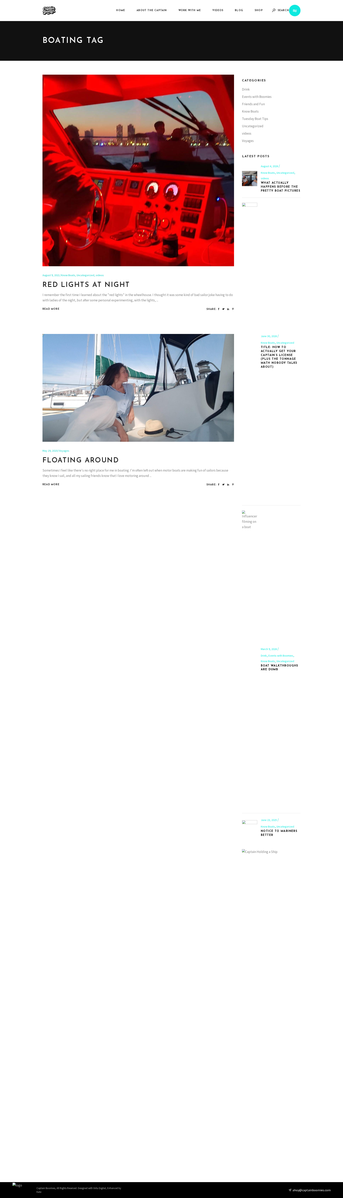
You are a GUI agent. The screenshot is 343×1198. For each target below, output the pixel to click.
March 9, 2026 (269, 649)
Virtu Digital (99, 1188)
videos (100, 275)
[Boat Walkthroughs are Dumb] (249, 659)
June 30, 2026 (269, 336)
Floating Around (80, 460)
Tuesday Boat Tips (255, 119)
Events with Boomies (257, 97)
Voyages (64, 450)
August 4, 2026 (270, 166)
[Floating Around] (138, 388)
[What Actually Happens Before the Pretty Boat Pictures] (249, 178)
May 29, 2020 (50, 450)
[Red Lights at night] (138, 170)
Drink (246, 89)
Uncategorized (85, 275)
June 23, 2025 (269, 820)
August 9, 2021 (51, 275)
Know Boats (68, 275)
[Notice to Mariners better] (249, 827)
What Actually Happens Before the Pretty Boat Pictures (280, 186)
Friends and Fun (253, 104)
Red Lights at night (86, 285)
